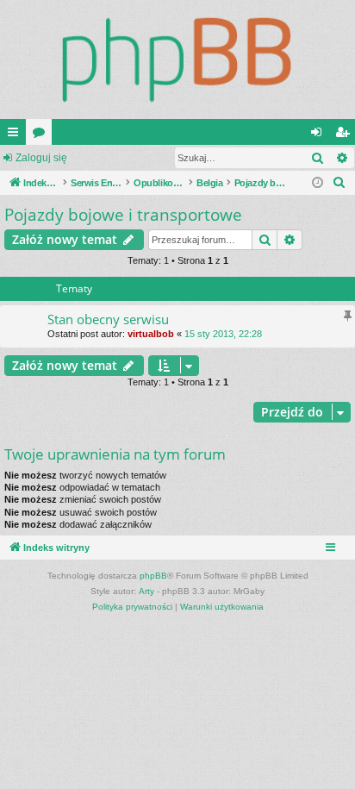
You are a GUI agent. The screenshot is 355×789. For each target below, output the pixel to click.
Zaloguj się (41, 158)
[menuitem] (339, 182)
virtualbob (151, 334)
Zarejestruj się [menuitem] (345, 135)
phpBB (153, 575)
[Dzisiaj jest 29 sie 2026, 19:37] (317, 183)
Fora (42, 135)
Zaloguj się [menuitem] (319, 135)
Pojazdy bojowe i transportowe (123, 215)
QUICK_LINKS (16, 135)
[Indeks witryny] (177, 59)
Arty (146, 591)
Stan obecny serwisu (108, 319)
